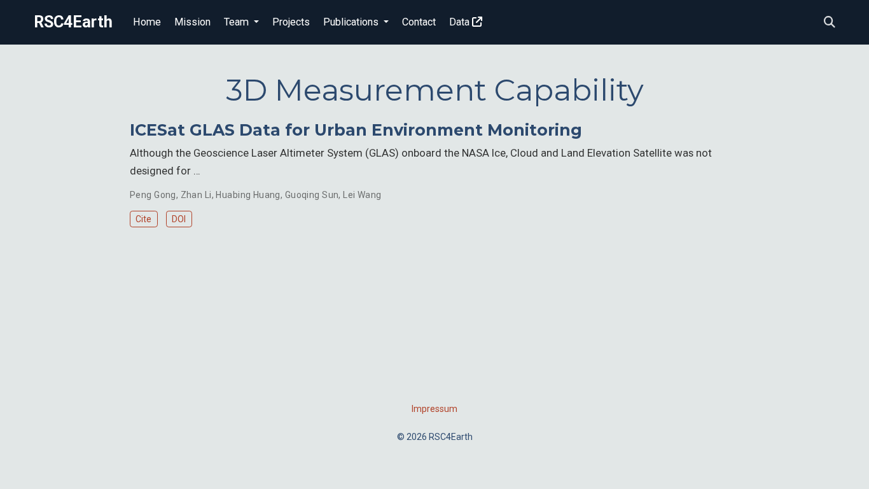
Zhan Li (196, 195)
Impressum (434, 409)
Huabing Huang (248, 195)
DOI (179, 219)
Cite (143, 219)
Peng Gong (153, 195)
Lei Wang (362, 195)
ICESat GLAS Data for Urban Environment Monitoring (356, 129)
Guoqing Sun (312, 195)
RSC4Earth (73, 22)
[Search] (829, 22)
